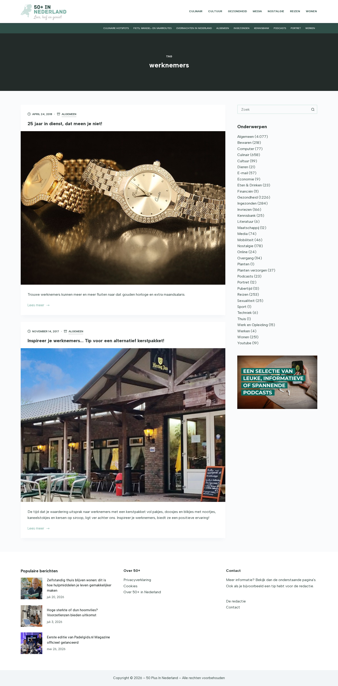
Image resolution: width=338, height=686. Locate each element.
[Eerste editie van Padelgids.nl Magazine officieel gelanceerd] (31, 643)
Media (257, 11)
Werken (310, 28)
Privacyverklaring (137, 580)
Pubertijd (244, 288)
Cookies (130, 586)
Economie (245, 179)
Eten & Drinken (249, 185)
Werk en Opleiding (252, 325)
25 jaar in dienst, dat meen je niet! (65, 123)
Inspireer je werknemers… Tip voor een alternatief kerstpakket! (96, 340)
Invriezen (244, 209)
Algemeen (222, 28)
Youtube (244, 343)
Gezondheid (237, 11)
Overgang (245, 258)
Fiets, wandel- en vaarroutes (152, 28)
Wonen (311, 11)
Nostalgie (276, 11)
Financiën (245, 191)
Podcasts (280, 28)
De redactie (236, 601)
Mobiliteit (245, 240)
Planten (243, 264)
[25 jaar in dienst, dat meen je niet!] (123, 208)
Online (242, 252)
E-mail (242, 173)
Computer (245, 149)
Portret (296, 28)
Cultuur (215, 11)
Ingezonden (241, 28)
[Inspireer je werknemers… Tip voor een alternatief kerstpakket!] (123, 425)
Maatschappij (248, 228)
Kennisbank (261, 28)
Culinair (195, 11)
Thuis (241, 319)
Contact (233, 607)
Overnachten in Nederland (194, 28)
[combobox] (273, 109)
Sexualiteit (246, 300)
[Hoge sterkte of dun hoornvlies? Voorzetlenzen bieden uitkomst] (31, 616)
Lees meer (36, 305)
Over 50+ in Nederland (142, 592)
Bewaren (244, 142)
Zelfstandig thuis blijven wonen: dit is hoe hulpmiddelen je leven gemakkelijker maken (79, 585)
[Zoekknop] (313, 109)
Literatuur (245, 221)
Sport (241, 306)
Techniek (244, 312)
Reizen (295, 11)
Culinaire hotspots (116, 28)
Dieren (242, 167)
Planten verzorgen (252, 270)
